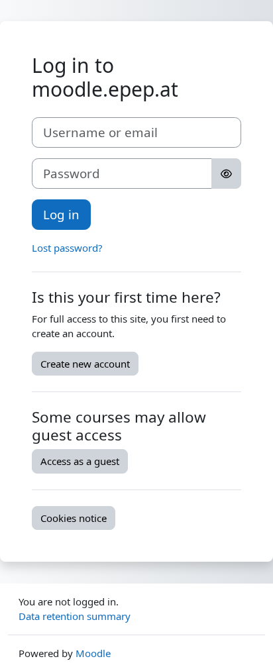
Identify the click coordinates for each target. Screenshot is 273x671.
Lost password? (67, 247)
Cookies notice (73, 518)
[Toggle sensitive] (226, 173)
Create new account (85, 363)
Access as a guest (79, 461)
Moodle (93, 653)
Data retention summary (75, 616)
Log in (61, 214)
